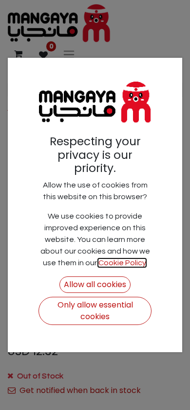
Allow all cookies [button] (95, 284)
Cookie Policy (122, 263)
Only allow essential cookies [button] (95, 310)
